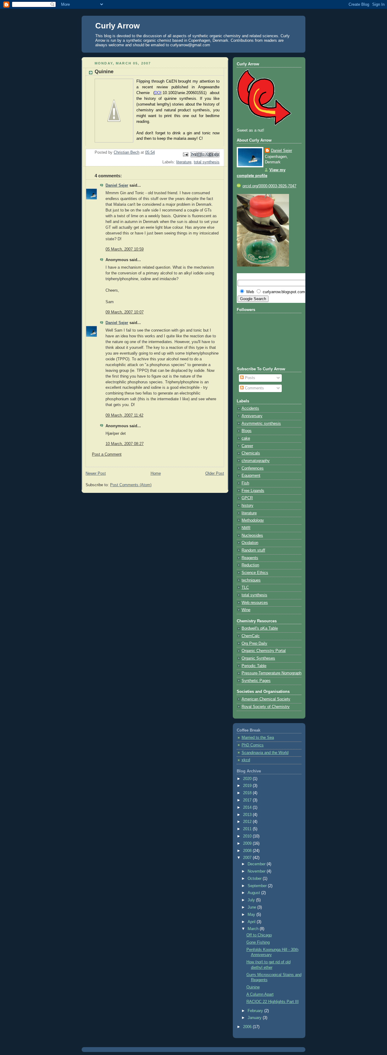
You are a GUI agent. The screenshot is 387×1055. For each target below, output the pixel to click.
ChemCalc (251, 636)
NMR (246, 528)
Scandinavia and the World (265, 753)
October (255, 878)
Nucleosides (252, 535)
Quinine (253, 987)
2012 (248, 822)
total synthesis (207, 162)
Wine (246, 610)
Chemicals (251, 453)
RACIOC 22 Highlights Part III (272, 1002)
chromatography (256, 461)
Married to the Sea (258, 738)
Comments (254, 388)
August (254, 893)
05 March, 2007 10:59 (125, 249)
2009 (248, 843)
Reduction (250, 565)
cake (246, 438)
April (252, 922)
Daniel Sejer (117, 185)
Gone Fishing (258, 942)
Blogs (247, 431)
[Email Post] (185, 154)
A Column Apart (260, 994)
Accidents (250, 408)
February (256, 1011)
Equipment (251, 475)
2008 (248, 851)
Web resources (255, 603)
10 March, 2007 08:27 (125, 444)
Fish (245, 483)
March (254, 929)
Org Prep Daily (254, 643)
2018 (248, 793)
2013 (248, 815)
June (252, 907)
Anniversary (252, 416)
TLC (245, 587)
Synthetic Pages (256, 681)
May (252, 914)
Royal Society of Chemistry (266, 707)
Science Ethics (255, 573)
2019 (248, 786)
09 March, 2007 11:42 (124, 415)
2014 (248, 807)
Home (156, 473)
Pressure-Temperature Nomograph (271, 673)
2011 (248, 829)
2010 (248, 836)
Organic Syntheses (258, 658)
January (255, 1018)
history (247, 505)
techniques (251, 580)
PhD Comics (253, 745)
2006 (248, 1027)
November (257, 871)
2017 (248, 800)
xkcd (246, 760)
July (252, 900)
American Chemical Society (266, 699)
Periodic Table (254, 666)
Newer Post (96, 473)
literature (183, 162)
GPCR (247, 498)
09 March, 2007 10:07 (125, 312)
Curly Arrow (117, 25)
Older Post (214, 473)
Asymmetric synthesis (261, 423)
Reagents (250, 558)
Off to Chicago (259, 935)
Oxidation (250, 543)
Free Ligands (253, 491)
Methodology (253, 520)
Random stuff (253, 550)
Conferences (253, 468)
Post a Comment (107, 454)
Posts (249, 378)
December (257, 864)
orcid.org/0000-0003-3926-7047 (269, 186)
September (258, 886)
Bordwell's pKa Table (260, 628)
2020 (248, 779)
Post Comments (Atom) (130, 485)
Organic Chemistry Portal (264, 651)
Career (247, 446)
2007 (248, 858)
